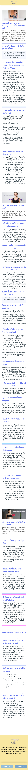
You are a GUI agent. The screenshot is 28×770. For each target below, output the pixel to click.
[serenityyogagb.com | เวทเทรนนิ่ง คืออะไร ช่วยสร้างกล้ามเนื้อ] (14, 2)
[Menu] (2, 3)
